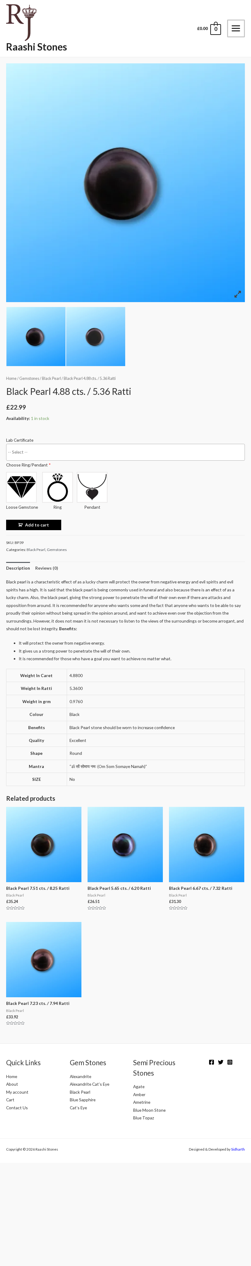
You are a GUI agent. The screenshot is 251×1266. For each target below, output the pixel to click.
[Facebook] (211, 1062)
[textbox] (127, 452)
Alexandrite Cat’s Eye (89, 1084)
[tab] (18, 568)
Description (18, 568)
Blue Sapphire (83, 1099)
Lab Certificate (19, 440)
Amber (139, 1094)
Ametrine (141, 1102)
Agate (138, 1086)
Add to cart (37, 524)
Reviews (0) (46, 568)
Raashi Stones (36, 47)
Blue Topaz (143, 1117)
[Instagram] (230, 1062)
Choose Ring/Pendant (28, 464)
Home (11, 378)
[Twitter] (220, 1062)
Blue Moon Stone (149, 1110)
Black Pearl (51, 378)
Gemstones (29, 378)
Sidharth (238, 1149)
